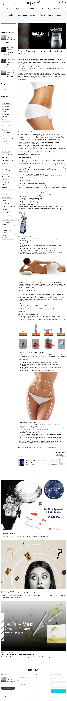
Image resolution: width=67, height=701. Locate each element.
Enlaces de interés (38, 689)
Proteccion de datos (38, 679)
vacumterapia (53, 447)
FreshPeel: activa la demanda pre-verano (11, 72)
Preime (4, 200)
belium (4, 119)
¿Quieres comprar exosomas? (8, 688)
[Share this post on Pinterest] (61, 455)
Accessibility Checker (15, 699)
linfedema (5, 173)
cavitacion (21, 447)
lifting (8, 170)
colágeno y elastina (7, 138)
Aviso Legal (36, 677)
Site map (36, 691)
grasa (13, 167)
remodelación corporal (6, 223)
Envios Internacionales (38, 687)
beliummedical (6, 123)
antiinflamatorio (7, 103)
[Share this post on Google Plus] (62, 455)
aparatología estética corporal (8, 110)
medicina (5, 187)
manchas (5, 179)
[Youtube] (8, 5)
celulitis (24, 447)
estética (4, 157)
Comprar (4, 141)
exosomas (5, 163)
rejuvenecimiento (40, 447)
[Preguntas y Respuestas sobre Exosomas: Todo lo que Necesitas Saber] (33, 564)
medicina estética (7, 191)
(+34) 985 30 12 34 (23, 677)
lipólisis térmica (6, 176)
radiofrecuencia (33, 447)
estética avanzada (7, 160)
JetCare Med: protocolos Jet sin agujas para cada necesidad (17, 654)
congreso (4, 145)
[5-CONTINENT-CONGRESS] (33, 505)
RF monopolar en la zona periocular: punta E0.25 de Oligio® (11, 61)
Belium (21, 18)
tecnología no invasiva (6, 236)
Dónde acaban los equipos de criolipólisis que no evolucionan (11, 50)
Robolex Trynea (52, 59)
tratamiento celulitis (8, 241)
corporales (5, 148)
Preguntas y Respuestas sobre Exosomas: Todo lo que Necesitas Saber (20, 592)
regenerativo (5, 213)
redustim (4, 209)
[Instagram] (5, 5)
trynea (48, 447)
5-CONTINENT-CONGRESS (8, 533)
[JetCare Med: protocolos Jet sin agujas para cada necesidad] (33, 626)
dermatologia (6, 151)
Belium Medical (13, 18)
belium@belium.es (23, 680)
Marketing (27, 56)
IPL (3, 170)
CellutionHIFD (6, 132)
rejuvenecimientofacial (9, 219)
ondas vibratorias (7, 197)
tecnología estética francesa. (7, 231)
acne (3, 100)
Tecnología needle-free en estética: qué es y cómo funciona (11, 38)
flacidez (28, 447)
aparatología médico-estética (8, 115)
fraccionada (5, 167)
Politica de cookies (38, 681)
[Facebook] (3, 5)
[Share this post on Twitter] (59, 455)
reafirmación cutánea (8, 206)
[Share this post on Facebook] (57, 455)
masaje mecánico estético (7, 183)
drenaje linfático (7, 154)
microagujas (5, 194)
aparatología (5, 106)
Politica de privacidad (38, 682)
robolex (45, 447)
